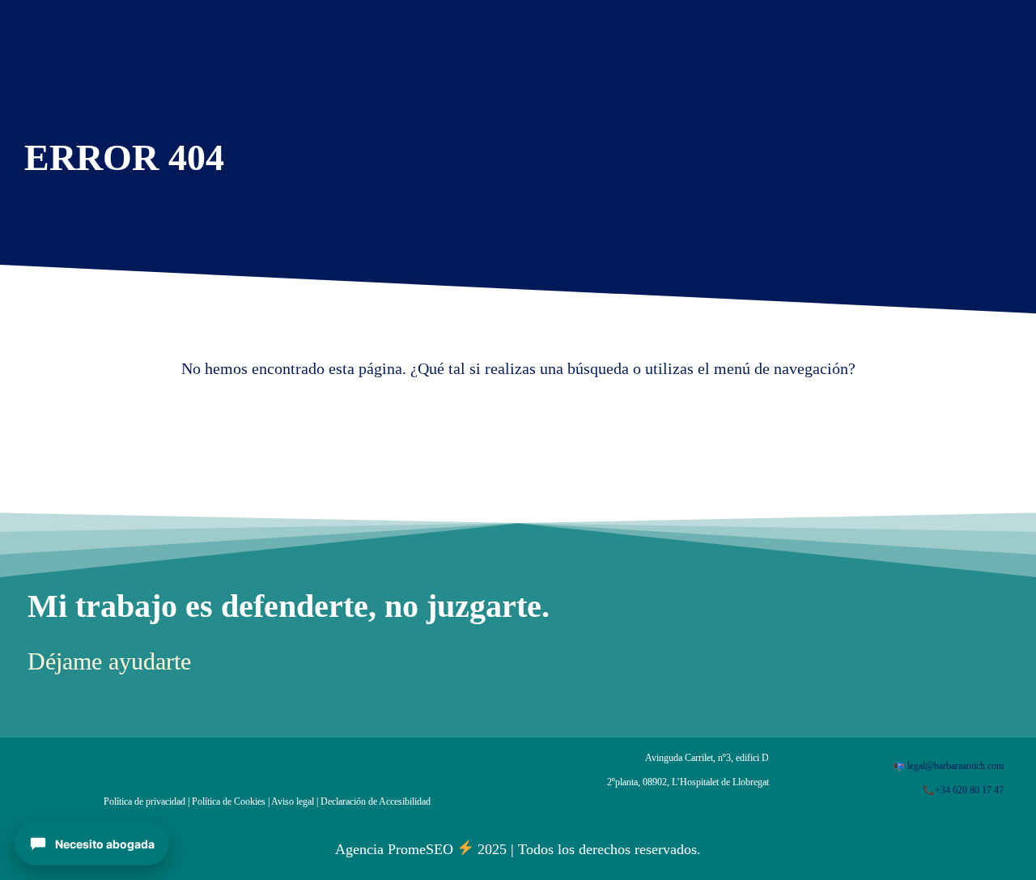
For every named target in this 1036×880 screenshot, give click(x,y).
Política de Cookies (228, 801)
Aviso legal (292, 801)
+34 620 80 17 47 (969, 790)
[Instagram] (224, 762)
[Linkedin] (260, 762)
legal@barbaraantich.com (955, 766)
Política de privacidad (144, 801)
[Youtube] (297, 762)
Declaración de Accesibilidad (376, 801)
